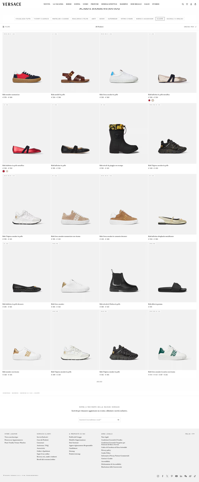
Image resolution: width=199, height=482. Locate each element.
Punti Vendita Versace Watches (15, 443)
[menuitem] (47, 4)
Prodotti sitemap (74, 454)
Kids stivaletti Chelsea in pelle (110, 304)
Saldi (146, 4)
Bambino (124, 4)
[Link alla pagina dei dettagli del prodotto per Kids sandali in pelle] (75, 62)
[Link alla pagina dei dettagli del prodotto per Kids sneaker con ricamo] (27, 340)
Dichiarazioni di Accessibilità (111, 464)
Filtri (7, 27)
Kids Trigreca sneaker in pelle (158, 165)
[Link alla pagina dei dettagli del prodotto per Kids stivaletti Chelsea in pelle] (124, 272)
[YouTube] (176, 476)
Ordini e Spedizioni (43, 451)
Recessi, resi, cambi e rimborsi (47, 457)
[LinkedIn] (181, 476)
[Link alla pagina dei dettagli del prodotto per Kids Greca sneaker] (75, 272)
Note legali (105, 437)
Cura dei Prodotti (42, 440)
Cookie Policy (106, 453)
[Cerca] (183, 4)
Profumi (94, 4)
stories (155, 4)
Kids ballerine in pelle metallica (159, 95)
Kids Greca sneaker (57, 304)
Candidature (73, 448)
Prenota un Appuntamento (14, 440)
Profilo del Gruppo (75, 437)
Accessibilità (105, 461)
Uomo (85, 4)
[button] (195, 4)
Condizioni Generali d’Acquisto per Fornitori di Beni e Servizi (113, 444)
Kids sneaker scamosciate (11, 95)
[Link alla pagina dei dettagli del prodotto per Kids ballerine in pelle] (75, 133)
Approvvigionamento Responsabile (81, 445)
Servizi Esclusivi (42, 437)
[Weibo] (190, 476)
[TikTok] (194, 476)
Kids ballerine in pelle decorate (13, 304)
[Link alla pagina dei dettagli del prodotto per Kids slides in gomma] (172, 272)
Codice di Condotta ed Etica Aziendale (114, 447)
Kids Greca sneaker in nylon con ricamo (161, 372)
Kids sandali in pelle (58, 95)
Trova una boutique (11, 437)
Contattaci (40, 443)
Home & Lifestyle (109, 4)
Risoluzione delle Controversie (111, 467)
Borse (69, 4)
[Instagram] (158, 476)
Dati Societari (74, 443)
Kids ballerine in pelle (58, 165)
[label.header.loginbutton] (191, 4)
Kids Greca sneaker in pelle (109, 95)
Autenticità (41, 448)
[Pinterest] (171, 476)
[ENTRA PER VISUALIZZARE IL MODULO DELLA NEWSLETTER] (119, 420)
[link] (6, 393)
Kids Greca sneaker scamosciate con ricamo (65, 236)
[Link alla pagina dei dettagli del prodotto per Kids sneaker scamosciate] (27, 62)
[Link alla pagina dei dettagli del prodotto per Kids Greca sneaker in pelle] (124, 62)
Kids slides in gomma (155, 304)
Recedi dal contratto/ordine (46, 459)
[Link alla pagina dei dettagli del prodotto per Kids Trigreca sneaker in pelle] (172, 133)
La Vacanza (58, 4)
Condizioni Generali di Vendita (111, 440)
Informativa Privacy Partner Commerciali (115, 456)
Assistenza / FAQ (42, 445)
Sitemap (72, 451)
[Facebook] (162, 476)
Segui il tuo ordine (43, 454)
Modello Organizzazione (77, 440)
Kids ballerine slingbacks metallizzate (161, 236)
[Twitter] (167, 476)
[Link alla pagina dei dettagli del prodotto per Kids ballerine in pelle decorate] (27, 272)
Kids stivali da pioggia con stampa (111, 165)
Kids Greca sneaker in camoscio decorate (113, 236)
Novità (47, 4)
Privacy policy (106, 450)
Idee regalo (136, 4)
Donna (77, 4)
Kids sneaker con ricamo (11, 372)
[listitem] (23, 18)
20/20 (99, 382)
